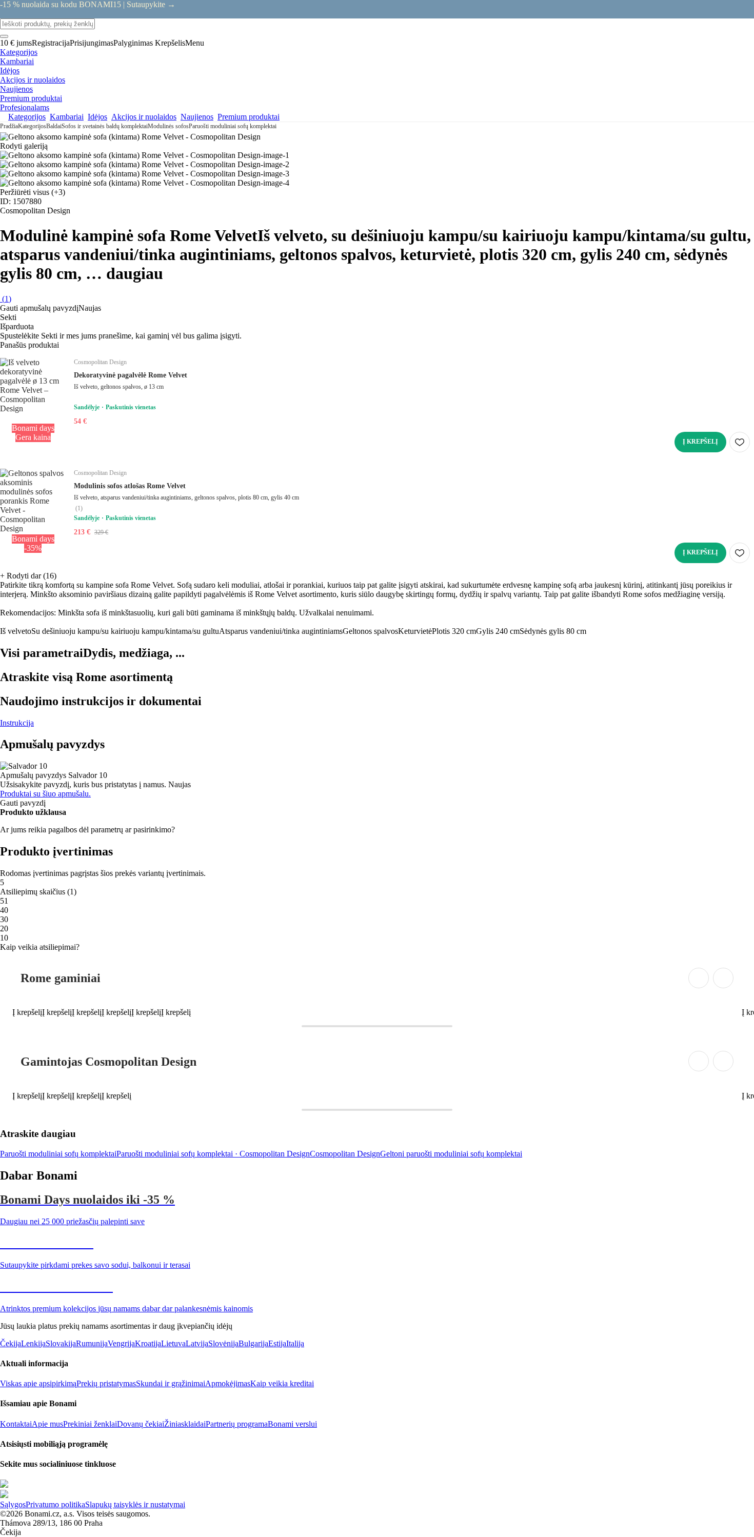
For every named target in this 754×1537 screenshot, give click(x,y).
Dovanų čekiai (140, 1424)
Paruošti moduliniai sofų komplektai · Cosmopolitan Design (213, 1153)
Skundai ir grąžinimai (170, 1383)
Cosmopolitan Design (345, 1153)
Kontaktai (16, 1424)
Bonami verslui (292, 1424)
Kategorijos (32, 126)
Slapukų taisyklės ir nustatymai (135, 1504)
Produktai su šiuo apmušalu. (45, 793)
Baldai (54, 126)
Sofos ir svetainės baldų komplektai (105, 126)
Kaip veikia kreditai (282, 1383)
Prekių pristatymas (106, 1383)
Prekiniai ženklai (90, 1424)
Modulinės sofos (168, 126)
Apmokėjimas (227, 1383)
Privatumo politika (55, 1504)
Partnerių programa (237, 1424)
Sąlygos (13, 1504)
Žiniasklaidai (185, 1424)
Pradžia (9, 126)
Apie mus (47, 1424)
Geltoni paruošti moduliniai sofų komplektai (451, 1153)
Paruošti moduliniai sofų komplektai (232, 126)
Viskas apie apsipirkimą (38, 1383)
